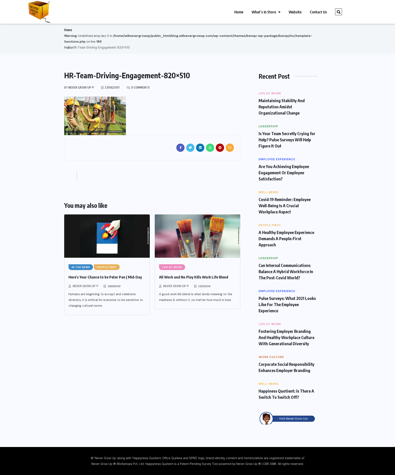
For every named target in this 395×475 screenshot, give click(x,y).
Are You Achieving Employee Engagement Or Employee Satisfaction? (284, 172)
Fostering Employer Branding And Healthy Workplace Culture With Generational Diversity (286, 337)
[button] (338, 11)
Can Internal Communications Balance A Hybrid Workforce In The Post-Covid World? (286, 271)
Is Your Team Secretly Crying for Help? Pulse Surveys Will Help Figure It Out (287, 139)
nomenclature (253, 458)
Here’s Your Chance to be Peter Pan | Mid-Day (105, 277)
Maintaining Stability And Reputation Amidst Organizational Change (282, 106)
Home (238, 11)
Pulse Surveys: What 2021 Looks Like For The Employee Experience (287, 304)
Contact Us (318, 11)
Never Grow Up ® (85, 286)
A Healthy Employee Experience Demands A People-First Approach (286, 238)
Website (295, 11)
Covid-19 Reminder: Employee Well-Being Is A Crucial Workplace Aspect (285, 205)
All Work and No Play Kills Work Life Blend (193, 277)
